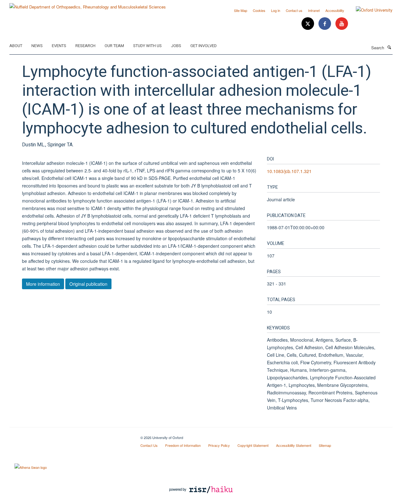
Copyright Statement (253, 445)
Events (59, 46)
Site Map (240, 10)
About (15, 46)
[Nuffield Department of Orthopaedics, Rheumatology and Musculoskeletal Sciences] (87, 5)
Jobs (176, 46)
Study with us (147, 46)
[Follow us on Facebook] (325, 24)
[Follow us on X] (308, 24)
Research (85, 46)
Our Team (114, 46)
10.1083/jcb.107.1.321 (289, 171)
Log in (275, 10)
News (37, 46)
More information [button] (43, 284)
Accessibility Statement (293, 445)
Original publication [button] (88, 284)
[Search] (389, 47)
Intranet (314, 10)
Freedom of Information (183, 445)
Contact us (294, 10)
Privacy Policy (219, 445)
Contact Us (149, 445)
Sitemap (325, 445)
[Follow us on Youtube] (341, 24)
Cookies (259, 10)
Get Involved (203, 46)
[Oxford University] (369, 10)
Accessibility (334, 10)
